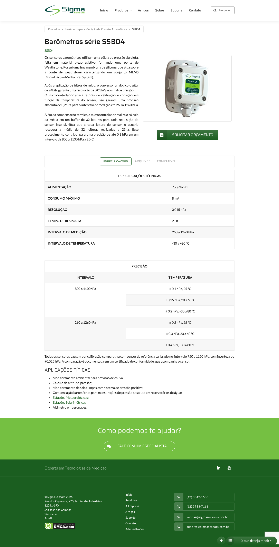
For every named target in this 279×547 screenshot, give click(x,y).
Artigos (130, 511)
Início (129, 494)
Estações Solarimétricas (69, 402)
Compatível (166, 161)
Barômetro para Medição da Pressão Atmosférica (96, 29)
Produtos (54, 29)
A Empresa (132, 506)
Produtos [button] (121, 10)
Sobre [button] (159, 10)
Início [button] (104, 10)
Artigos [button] (143, 10)
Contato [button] (195, 10)
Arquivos (143, 161)
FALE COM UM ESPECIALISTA (142, 446)
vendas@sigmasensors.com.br (207, 517)
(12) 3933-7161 (197, 506)
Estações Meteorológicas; (71, 397)
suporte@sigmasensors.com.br (208, 526)
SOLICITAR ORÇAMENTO (192, 135)
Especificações (115, 161)
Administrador (134, 529)
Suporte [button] (177, 10)
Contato (130, 523)
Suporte (130, 517)
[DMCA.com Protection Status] (60, 525)
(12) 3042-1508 (197, 497)
